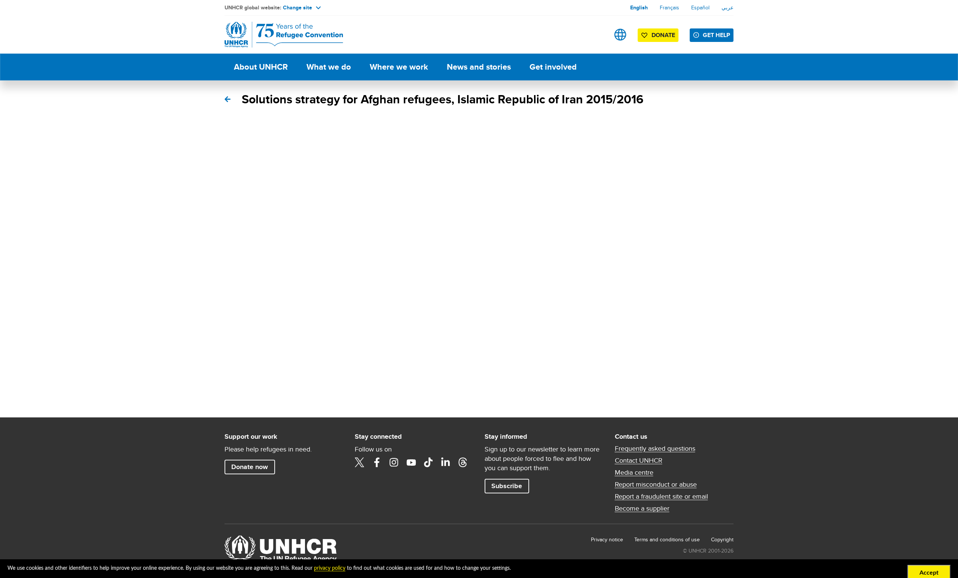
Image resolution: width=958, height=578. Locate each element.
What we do (328, 67)
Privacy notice (607, 539)
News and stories (479, 67)
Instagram (394, 462)
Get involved (553, 67)
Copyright (722, 539)
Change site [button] (297, 7)
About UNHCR (261, 67)
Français (669, 7)
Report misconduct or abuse (656, 484)
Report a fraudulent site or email (661, 496)
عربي (727, 7)
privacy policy (329, 568)
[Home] (277, 35)
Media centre (634, 472)
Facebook (377, 462)
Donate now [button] (249, 467)
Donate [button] (663, 35)
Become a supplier (642, 508)
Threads (463, 462)
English (639, 7)
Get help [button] (716, 35)
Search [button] (597, 34)
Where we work (399, 67)
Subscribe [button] (506, 486)
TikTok (428, 462)
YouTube (411, 462)
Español (700, 7)
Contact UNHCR (638, 460)
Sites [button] (620, 34)
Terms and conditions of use (667, 539)
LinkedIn (446, 462)
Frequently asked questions (655, 448)
